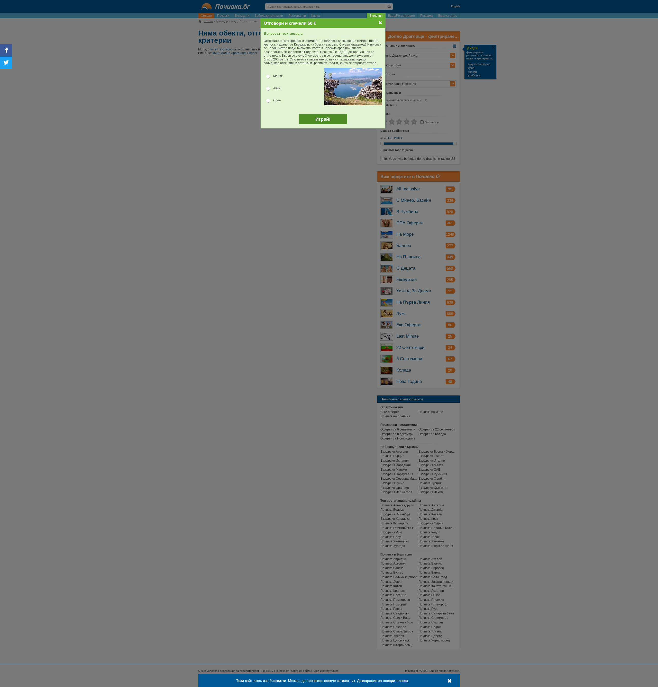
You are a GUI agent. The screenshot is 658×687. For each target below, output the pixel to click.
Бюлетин (376, 15)
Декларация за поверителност (382, 681)
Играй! (323, 119)
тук (352, 681)
